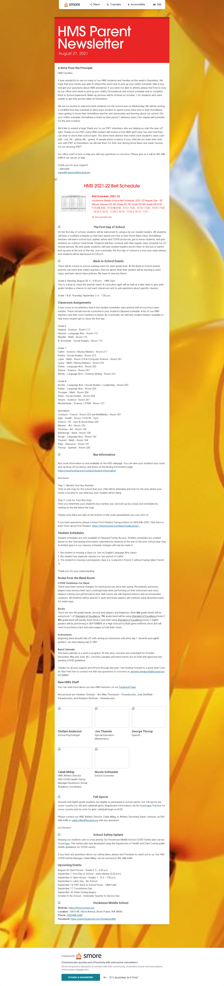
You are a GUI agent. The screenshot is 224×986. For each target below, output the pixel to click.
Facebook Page (127, 687)
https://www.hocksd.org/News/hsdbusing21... (116, 525)
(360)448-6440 (74, 915)
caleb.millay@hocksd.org (85, 820)
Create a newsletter (80, 977)
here (149, 805)
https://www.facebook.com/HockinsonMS (93, 919)
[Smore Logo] (72, 4)
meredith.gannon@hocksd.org (74, 172)
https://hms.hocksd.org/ (82, 907)
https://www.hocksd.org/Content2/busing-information (87, 470)
